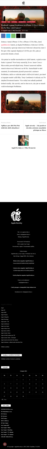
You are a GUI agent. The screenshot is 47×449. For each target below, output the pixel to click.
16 (23, 388)
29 (16, 396)
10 (29, 383)
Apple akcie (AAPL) (5, 330)
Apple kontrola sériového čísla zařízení (9, 340)
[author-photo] (23, 140)
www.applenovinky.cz (25, 232)
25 (36, 392)
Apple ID (3, 310)
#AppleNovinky (25, 236)
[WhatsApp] (13, 36)
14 (10, 388)
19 (42, 388)
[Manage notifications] (5, 444)
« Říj (2, 399)
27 (4, 396)
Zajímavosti (31, 21)
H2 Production (27, 241)
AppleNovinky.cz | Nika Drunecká (12, 30)
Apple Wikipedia (5, 317)
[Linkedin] (19, 296)
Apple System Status (5, 333)
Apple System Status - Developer (8, 337)
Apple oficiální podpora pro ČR (8, 335)
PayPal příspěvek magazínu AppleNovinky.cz (23, 275)
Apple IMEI (3, 312)
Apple (2, 307)
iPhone (4, 21)
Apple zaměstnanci (5, 323)
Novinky (14, 21)
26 (42, 392)
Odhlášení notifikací (5, 359)
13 (4, 388)
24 (29, 392)
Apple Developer (4, 319)
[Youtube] (37, 296)
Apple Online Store (5, 328)
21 (10, 392)
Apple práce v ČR (5, 321)
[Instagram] (23, 151)
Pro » (5, 399)
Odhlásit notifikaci (5, 346)
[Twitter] (8, 36)
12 (42, 383)
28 (10, 396)
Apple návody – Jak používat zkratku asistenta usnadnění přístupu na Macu (35, 128)
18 (36, 388)
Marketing (22, 21)
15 (16, 388)
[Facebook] (3, 36)
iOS (9, 21)
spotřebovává (5, 45)
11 (36, 383)
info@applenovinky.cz (25, 234)
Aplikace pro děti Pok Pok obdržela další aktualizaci (10, 127)
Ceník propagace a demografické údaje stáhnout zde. (23, 287)
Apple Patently (4, 314)
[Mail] (24, 296)
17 (29, 388)
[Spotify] (28, 296)
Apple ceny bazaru (5, 326)
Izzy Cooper (27, 244)
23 (23, 392)
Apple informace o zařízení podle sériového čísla (11, 342)
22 (16, 392)
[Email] (18, 36)
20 (4, 392)
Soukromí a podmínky (15, 359)
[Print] (23, 36)
